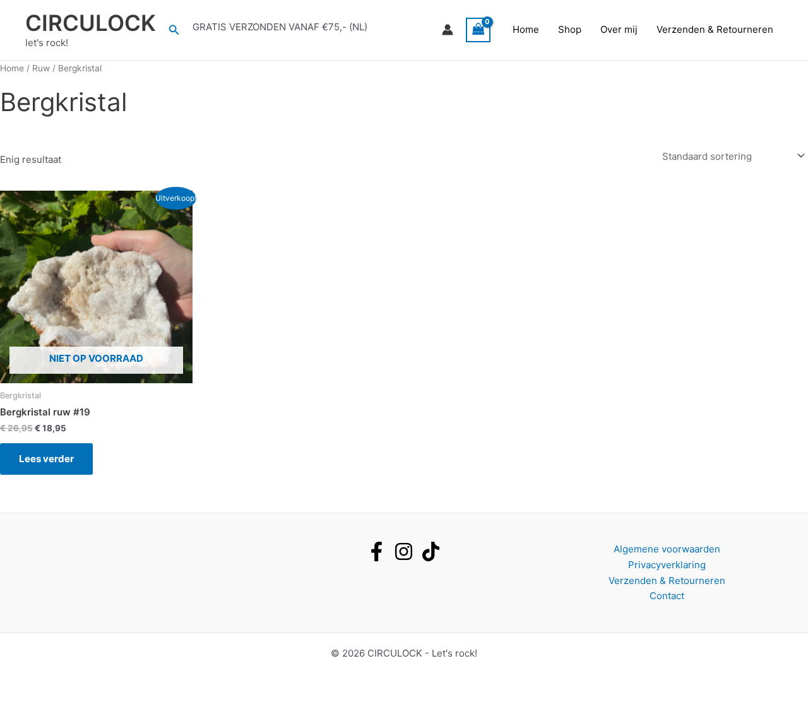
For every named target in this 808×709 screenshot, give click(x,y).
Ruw (41, 68)
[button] (174, 30)
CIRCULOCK (90, 22)
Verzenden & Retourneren (714, 29)
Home (526, 29)
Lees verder (46, 459)
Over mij (619, 29)
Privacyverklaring (667, 565)
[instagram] (403, 551)
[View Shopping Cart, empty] (478, 30)
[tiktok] (431, 551)
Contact (667, 596)
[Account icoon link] (447, 29)
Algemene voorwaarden (667, 549)
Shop (569, 29)
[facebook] (376, 551)
